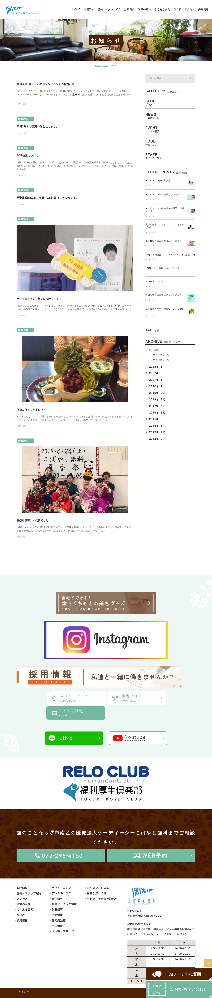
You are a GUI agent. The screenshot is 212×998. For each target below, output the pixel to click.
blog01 (25, 76)
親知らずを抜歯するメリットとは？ (163, 295)
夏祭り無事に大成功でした (32, 520)
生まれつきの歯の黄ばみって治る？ (163, 241)
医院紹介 (22, 887)
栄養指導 (57, 909)
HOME (98, 66)
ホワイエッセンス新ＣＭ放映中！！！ (39, 298)
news (24, 119)
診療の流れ (23, 904)
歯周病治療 (59, 920)
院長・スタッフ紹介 (29, 893)
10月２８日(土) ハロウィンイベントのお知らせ (45, 84)
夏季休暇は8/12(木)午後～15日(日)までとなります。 (47, 197)
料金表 (21, 915)
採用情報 (22, 920)
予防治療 (57, 926)
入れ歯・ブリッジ (63, 931)
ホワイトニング (61, 887)
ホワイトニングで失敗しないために (163, 194)
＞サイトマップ (23, 992)
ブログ (105, 66)
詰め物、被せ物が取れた (102, 898)
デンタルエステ (61, 893)
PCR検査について (27, 155)
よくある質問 (25, 909)
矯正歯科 (57, 898)
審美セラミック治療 (64, 904)
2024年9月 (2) (161, 355)
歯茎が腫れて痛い (98, 893)
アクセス (22, 898)
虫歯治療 (57, 915)
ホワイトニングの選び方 (158, 180)
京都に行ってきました (30, 409)
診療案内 (129, 9)
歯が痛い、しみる (98, 887)
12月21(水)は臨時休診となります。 (38, 126)
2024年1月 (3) (161, 360)
